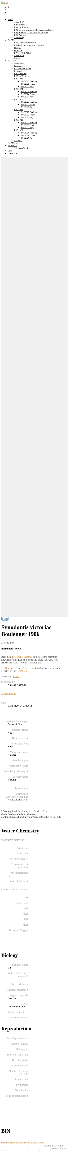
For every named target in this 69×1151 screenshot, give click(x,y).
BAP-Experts (27, 668)
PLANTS (18, 50)
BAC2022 (18, 109)
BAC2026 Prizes (21, 76)
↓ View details (8, 693)
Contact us (12, 153)
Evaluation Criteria (22, 68)
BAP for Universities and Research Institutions (34, 30)
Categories (18, 71)
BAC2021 (18, 120)
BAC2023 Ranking (29, 102)
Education (12, 145)
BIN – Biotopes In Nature (25, 42)
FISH (4, 668)
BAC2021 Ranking (29, 122)
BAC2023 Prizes (28, 104)
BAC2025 (18, 79)
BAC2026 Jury (20, 73)
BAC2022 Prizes (28, 115)
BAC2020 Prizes (28, 135)
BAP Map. (22, 671)
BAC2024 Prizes (28, 94)
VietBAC (18, 140)
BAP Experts (19, 24)
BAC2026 (12, 60)
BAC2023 (18, 99)
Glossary (18, 58)
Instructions (19, 66)
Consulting (19, 37)
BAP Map (12, 40)
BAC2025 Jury (27, 86)
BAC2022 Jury (27, 117)
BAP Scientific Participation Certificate (31, 32)
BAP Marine (13, 143)
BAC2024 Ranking (29, 91)
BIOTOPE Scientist (22, 656)
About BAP (19, 22)
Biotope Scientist (21, 27)
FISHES (17, 48)
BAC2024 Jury (27, 97)
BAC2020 (18, 130)
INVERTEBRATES (22, 53)
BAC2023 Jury (27, 107)
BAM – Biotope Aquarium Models (29, 45)
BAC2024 (18, 89)
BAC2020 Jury (27, 138)
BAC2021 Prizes (28, 125)
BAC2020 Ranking (29, 133)
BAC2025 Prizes (28, 84)
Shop (10, 151)
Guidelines (19, 63)
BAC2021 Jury (27, 127)
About (10, 19)
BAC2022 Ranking (29, 112)
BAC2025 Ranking (29, 81)
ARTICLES (19, 55)
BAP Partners (20, 35)
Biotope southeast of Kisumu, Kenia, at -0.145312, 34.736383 (22, 1142)
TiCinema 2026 (21, 148)
